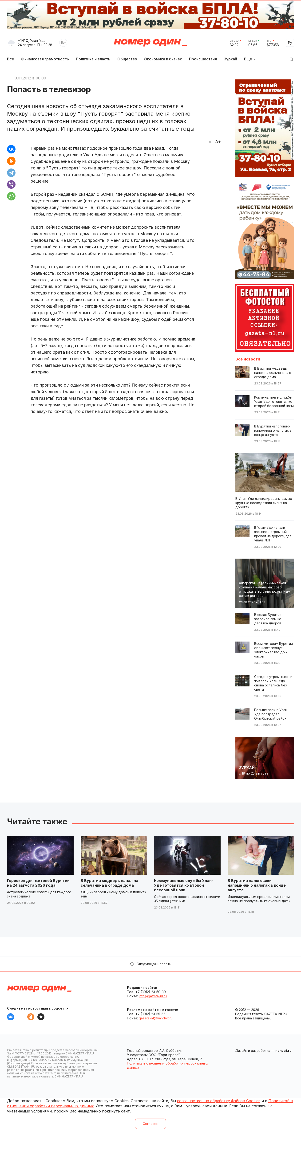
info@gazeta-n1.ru (153, 996)
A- (211, 142)
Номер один (150, 43)
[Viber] (11, 184)
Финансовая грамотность (45, 59)
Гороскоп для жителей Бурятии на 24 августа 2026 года (38, 883)
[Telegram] (11, 172)
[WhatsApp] (11, 196)
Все (10, 59)
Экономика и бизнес (163, 59)
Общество (127, 59)
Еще (248, 59)
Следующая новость (154, 964)
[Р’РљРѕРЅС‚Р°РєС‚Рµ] (11, 149)
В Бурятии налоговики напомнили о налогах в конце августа (257, 885)
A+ (218, 142)
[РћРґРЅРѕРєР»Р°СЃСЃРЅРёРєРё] (11, 161)
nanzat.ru (283, 1051)
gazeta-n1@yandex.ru (156, 1018)
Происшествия (203, 59)
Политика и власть (93, 59)
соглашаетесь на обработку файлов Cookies (218, 1100)
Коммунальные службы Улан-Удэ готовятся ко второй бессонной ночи (183, 885)
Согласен (150, 1124)
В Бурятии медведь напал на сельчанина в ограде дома (109, 883)
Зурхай (230, 59)
